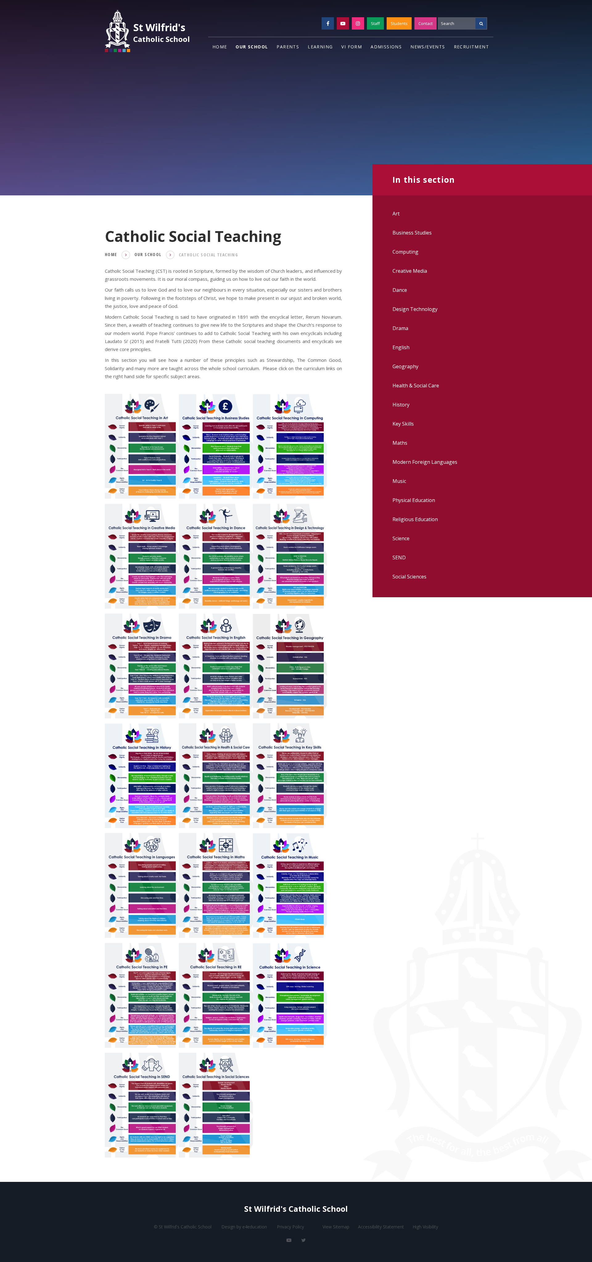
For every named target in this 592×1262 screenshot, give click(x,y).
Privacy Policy (290, 1227)
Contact (425, 23)
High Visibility (425, 1227)
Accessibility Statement (381, 1227)
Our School (148, 254)
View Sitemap (336, 1227)
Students (399, 23)
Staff (375, 23)
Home (111, 254)
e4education (254, 1227)
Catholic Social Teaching (208, 255)
